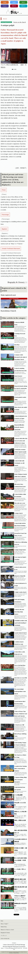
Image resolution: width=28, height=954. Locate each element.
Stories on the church (19, 22)
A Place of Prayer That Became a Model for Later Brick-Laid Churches (20, 714)
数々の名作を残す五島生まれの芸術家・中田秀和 (20, 860)
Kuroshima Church (8, 311)
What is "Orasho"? (4, 923)
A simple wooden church (20, 592)
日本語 (4, 2)
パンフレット (4, 935)
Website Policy (4, 926)
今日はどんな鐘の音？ (20, 895)
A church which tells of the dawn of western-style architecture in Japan (20, 441)
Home (2, 920)
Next (25, 54)
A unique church (18, 513)
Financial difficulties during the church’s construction (19, 427)
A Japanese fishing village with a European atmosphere (20, 780)
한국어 (23, 2)
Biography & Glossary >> (17, 282)
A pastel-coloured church (20, 633)
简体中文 (14, 6)
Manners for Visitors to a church (7, 929)
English (14, 2)
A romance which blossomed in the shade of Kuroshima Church (20, 357)
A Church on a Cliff (19, 725)
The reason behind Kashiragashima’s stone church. (20, 691)
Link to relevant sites (5, 938)
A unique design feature (20, 549)
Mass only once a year (19, 503)
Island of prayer (18, 376)
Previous (2, 54)
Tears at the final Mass (19, 665)
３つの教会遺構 (18, 795)
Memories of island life (19, 576)
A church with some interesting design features (19, 612)
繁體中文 (23, 6)
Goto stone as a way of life (20, 677)
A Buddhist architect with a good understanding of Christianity (20, 623)
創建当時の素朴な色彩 (20, 879)
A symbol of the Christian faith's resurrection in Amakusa (20, 768)
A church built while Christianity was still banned (19, 463)
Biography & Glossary (5, 932)
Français (4, 6)
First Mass (16, 344)
